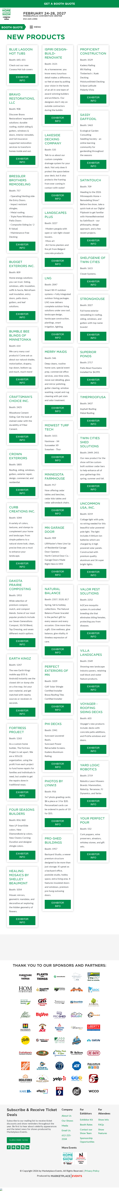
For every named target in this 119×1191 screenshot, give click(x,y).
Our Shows (67, 1121)
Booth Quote (12, 27)
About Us (66, 1116)
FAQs (101, 1125)
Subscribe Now (18, 1140)
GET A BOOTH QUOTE (59, 3)
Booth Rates (86, 1125)
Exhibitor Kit (86, 1120)
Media (65, 1126)
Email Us (66, 1130)
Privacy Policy (92, 1171)
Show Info (103, 1120)
